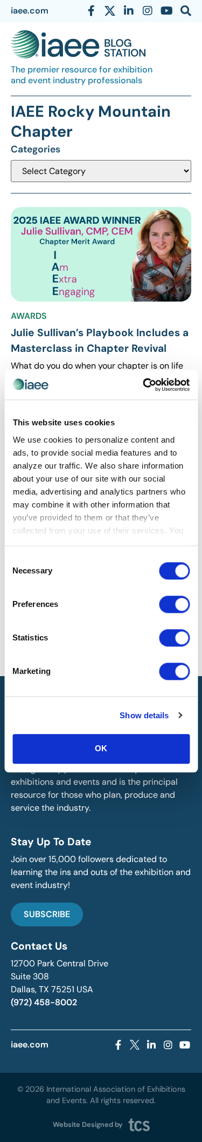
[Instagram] (148, 11)
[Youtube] (166, 11)
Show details (144, 715)
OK (101, 748)
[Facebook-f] (91, 11)
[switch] (174, 604)
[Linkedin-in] (129, 11)
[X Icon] (110, 11)
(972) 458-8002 (44, 1002)
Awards (29, 316)
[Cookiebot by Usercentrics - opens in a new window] (144, 385)
